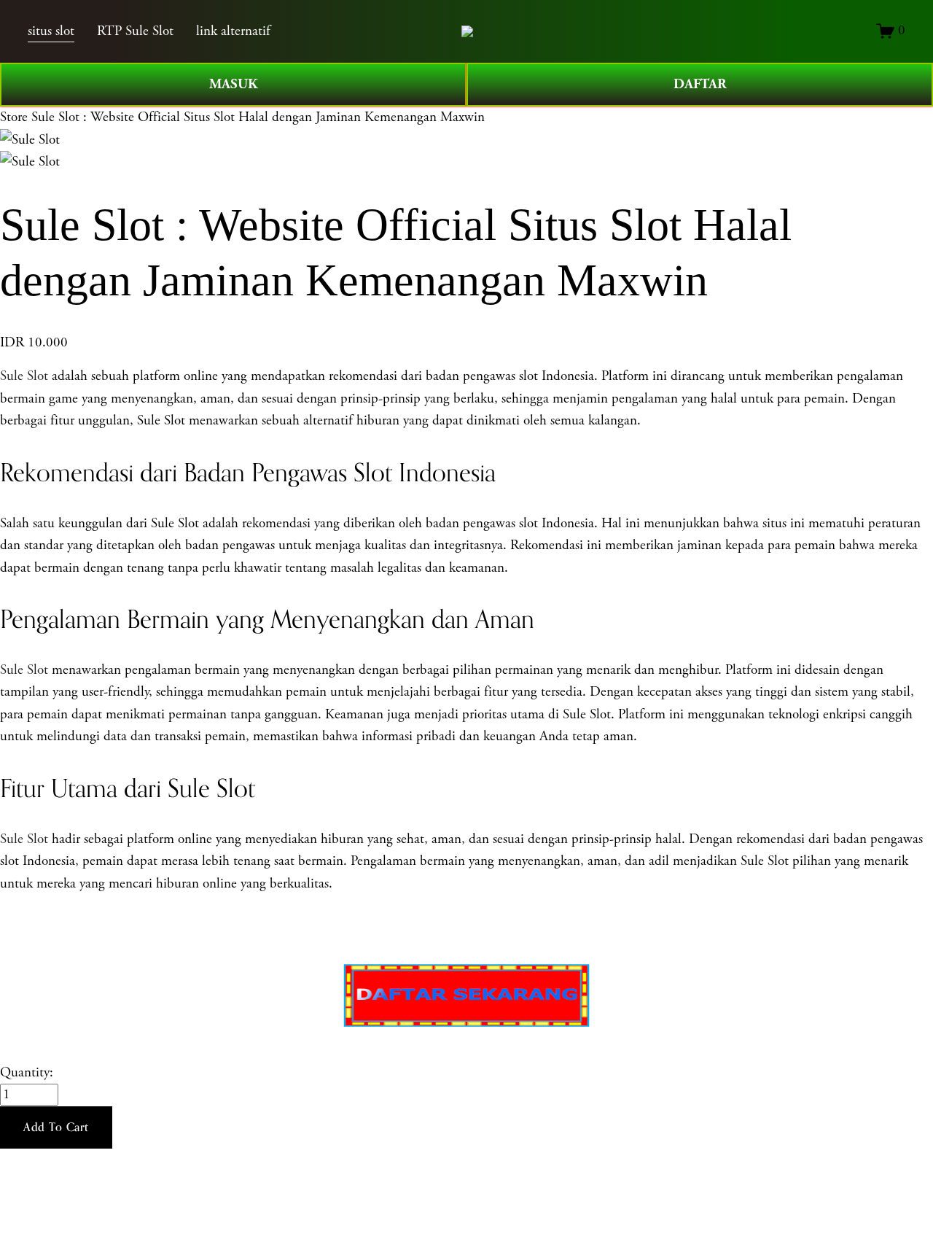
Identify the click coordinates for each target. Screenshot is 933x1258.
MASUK (233, 84)
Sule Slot (24, 376)
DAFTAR (700, 84)
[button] (56, 1127)
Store (14, 117)
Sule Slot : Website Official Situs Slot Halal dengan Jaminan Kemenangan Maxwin (258, 117)
